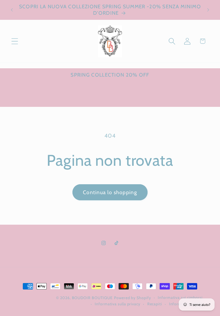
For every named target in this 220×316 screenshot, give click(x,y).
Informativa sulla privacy (117, 304)
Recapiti (154, 304)
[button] (14, 41)
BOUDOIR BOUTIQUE (92, 297)
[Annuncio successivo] (208, 10)
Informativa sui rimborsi (180, 297)
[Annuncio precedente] (12, 10)
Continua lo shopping (110, 192)
